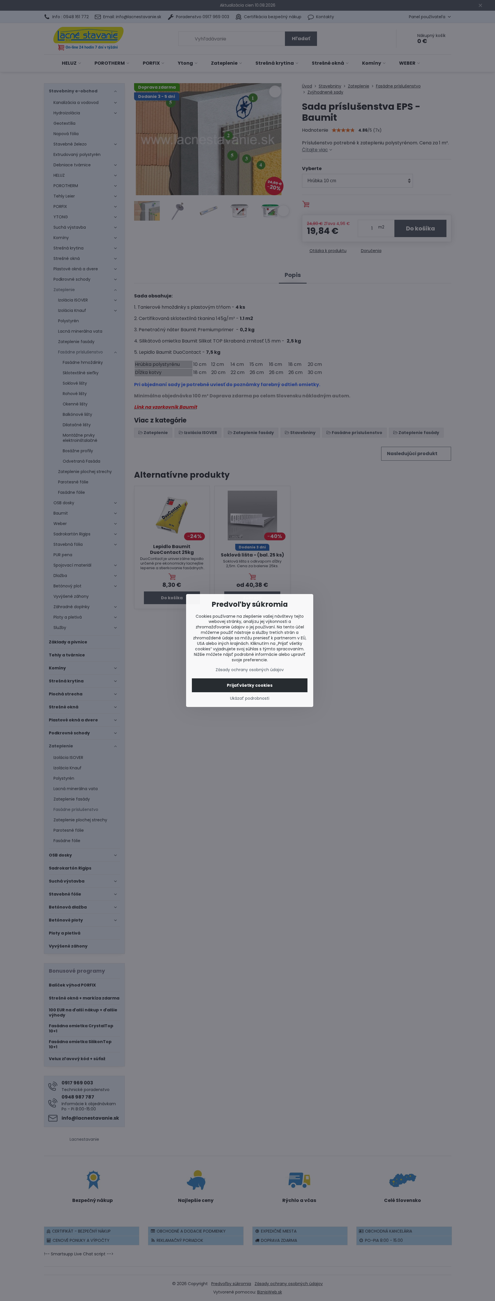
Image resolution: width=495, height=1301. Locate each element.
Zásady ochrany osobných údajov (250, 670)
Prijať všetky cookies (249, 685)
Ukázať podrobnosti (249, 698)
